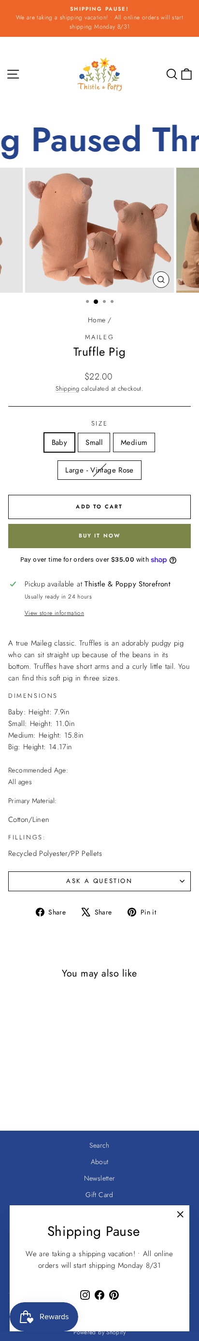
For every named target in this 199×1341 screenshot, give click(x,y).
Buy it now (100, 535)
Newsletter (99, 1178)
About (100, 1162)
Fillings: (27, 837)
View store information (54, 613)
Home (97, 320)
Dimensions (33, 695)
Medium (134, 442)
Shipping (67, 388)
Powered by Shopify (99, 1332)
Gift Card (99, 1194)
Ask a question (99, 880)
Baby (60, 442)
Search (99, 1145)
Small (93, 442)
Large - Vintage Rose (99, 470)
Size (99, 423)
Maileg (99, 337)
